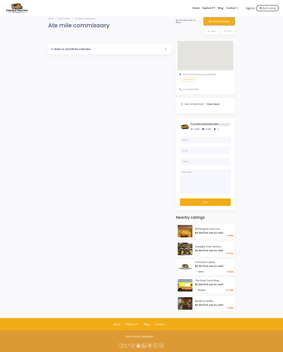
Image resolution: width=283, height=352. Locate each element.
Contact (231, 8)
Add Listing (268, 8)
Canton (201, 271)
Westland (202, 290)
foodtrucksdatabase (207, 124)
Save (229, 31)
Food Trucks (64, 18)
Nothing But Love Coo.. (208, 229)
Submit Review (220, 21)
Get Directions (189, 79)
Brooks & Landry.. (204, 301)
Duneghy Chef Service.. (208, 246)
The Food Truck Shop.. (207, 280)
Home (196, 8)
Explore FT (209, 8)
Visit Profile (224, 124)
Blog (220, 8)
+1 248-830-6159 (190, 89)
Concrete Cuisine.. (205, 262)
